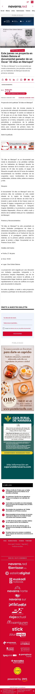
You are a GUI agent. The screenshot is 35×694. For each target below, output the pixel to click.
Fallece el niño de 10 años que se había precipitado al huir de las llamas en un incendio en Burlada (16, 491)
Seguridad (24, 544)
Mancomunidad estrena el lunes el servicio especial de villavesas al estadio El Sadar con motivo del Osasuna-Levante (17, 516)
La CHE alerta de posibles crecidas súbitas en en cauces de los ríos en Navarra (17, 521)
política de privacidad (25, 328)
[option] (17, 6)
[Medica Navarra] (25, 643)
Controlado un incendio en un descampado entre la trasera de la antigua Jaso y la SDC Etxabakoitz (17, 504)
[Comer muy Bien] (10, 649)
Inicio (5, 541)
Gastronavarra (20, 10)
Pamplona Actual (17, 50)
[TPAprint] (10, 655)
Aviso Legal (11, 544)
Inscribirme (17, 333)
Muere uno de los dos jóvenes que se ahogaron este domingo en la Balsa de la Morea (17, 527)
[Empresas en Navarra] (10, 643)
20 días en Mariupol (7, 84)
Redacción (8, 89)
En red (2, 10)
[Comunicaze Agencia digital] (17, 551)
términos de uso (14, 328)
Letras (13, 10)
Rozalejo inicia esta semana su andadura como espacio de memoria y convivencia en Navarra (18, 534)
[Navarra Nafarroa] (17, 661)
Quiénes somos (12, 541)
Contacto (21, 541)
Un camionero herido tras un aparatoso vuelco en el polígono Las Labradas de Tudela (16, 498)
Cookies (18, 544)
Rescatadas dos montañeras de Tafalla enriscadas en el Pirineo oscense (16, 510)
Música (8, 10)
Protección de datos (17, 546)
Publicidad (29, 541)
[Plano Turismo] (25, 649)
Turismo (28, 10)
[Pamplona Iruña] (25, 655)
